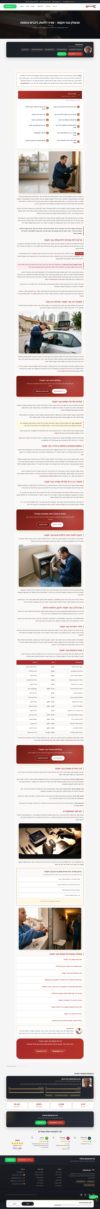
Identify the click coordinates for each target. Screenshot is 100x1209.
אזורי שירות (40, 6)
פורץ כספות (57, 433)
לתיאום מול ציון (58, 758)
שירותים (48, 6)
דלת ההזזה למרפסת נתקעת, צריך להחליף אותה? (66, 1007)
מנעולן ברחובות (39, 1177)
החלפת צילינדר (58, 1185)
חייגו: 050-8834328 (57, 1051)
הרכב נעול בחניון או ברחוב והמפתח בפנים (69, 884)
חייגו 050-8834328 (59, 391)
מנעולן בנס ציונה (39, 1185)
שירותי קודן (59, 1177)
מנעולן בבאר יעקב (39, 1172)
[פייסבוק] (93, 1194)
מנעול (31, 291)
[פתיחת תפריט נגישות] (97, 1200)
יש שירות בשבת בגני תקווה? (73, 1014)
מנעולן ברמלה (40, 1183)
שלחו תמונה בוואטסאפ (42, 391)
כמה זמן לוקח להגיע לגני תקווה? (71, 973)
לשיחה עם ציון (57, 524)
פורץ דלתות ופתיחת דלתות (53, 279)
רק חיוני (14, 1204)
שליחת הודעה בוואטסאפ (17, 1175)
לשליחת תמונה (43, 524)
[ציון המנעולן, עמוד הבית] (91, 6)
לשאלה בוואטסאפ (43, 758)
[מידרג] (85, 1194)
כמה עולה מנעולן (50, 740)
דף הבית (55, 6)
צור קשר (22, 6)
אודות (27, 6)
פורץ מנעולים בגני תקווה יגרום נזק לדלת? (69, 966)
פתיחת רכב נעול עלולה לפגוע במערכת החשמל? (67, 993)
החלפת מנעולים (58, 1183)
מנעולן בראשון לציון (39, 1174)
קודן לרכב (38, 621)
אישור (27, 1204)
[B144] (81, 1194)
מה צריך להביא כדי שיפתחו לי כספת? (70, 1000)
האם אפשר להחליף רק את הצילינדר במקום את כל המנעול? (63, 980)
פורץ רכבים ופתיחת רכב (65, 371)
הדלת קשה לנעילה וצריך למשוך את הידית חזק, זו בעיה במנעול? (62, 987)
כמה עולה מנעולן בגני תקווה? (72, 959)
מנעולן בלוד (40, 1180)
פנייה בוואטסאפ (41, 1051)
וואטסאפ (61, 54)
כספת (20, 438)
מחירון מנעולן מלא (70, 740)
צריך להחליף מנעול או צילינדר (72, 895)
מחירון (32, 6)
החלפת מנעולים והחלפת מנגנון (49, 476)
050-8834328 (24, 83)
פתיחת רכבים (58, 1174)
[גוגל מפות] (89, 1194)
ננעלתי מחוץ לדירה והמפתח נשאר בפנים (69, 879)
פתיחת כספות (58, 1180)
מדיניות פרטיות (57, 1205)
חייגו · (74, 54)
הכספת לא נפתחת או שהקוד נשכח (71, 890)
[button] (92, 1144)
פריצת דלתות (58, 1172)
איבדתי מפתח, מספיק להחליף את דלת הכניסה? (67, 1020)
